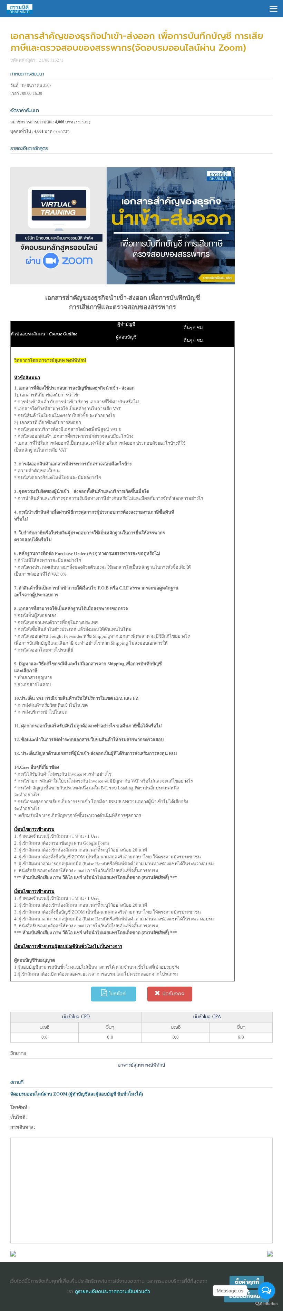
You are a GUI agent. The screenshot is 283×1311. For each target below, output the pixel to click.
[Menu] (273, 8)
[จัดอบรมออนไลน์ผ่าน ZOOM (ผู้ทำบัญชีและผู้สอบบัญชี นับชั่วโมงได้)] (13, 1253)
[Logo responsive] (19, 8)
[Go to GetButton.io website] (266, 1304)
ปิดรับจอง (172, 994)
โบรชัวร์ (116, 994)
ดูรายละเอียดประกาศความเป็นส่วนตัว (112, 1291)
